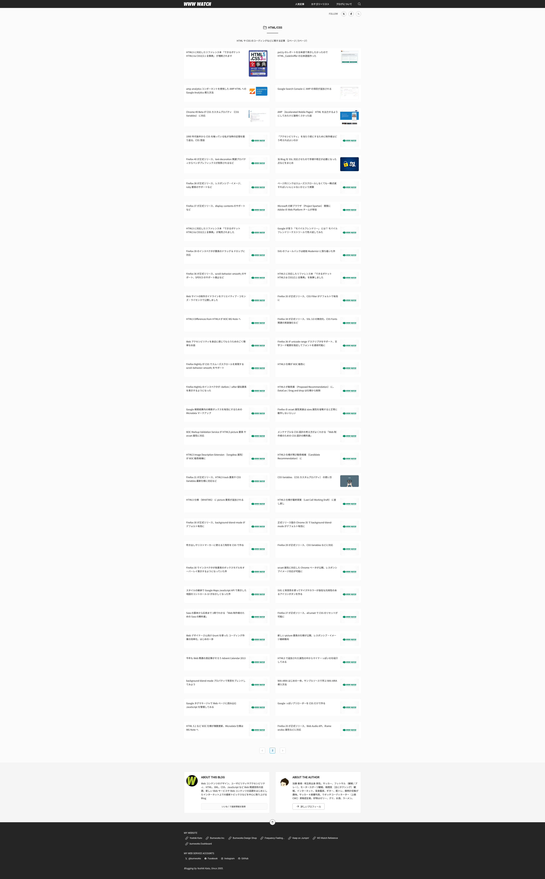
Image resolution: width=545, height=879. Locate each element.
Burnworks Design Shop (245, 838)
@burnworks (194, 858)
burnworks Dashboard (201, 843)
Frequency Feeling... (275, 838)
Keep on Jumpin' (301, 838)
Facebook (213, 858)
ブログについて (344, 4)
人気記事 (299, 4)
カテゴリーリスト (320, 4)
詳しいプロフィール (311, 806)
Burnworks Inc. (217, 838)
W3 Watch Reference (327, 838)
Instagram (229, 858)
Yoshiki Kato (196, 838)
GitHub (244, 858)
